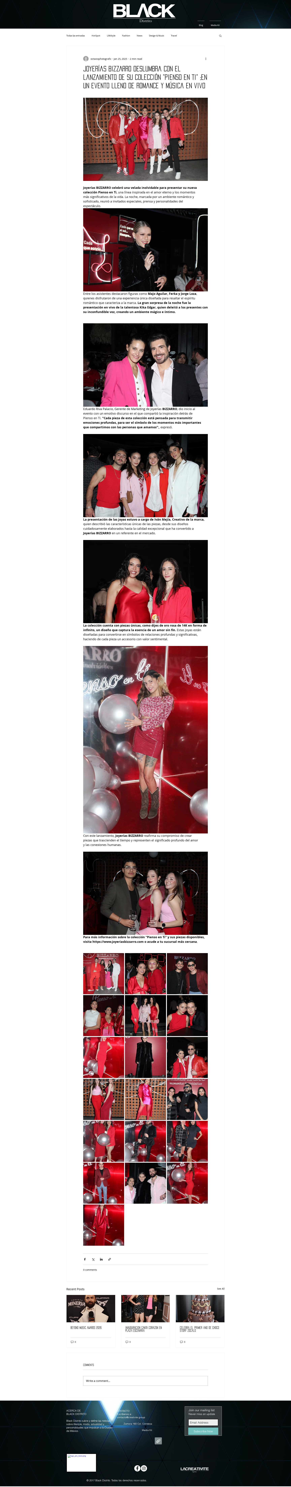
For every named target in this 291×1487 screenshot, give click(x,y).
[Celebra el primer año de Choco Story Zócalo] (200, 1308)
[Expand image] (103, 973)
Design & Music (156, 35)
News (139, 35)
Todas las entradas (75, 35)
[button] (220, 35)
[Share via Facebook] (84, 1259)
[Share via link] (109, 1259)
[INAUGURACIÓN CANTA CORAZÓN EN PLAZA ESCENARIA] (145, 1308)
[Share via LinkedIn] (101, 1259)
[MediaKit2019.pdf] (158, 1441)
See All (221, 1288)
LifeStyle (111, 35)
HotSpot (96, 35)
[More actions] (206, 59)
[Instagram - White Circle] (144, 1468)
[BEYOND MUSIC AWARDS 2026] (91, 1308)
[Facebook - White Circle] (137, 1468)
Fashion (126, 35)
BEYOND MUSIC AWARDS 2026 (86, 1328)
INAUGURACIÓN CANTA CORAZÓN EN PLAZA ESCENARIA (143, 1329)
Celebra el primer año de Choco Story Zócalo (199, 1329)
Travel (174, 35)
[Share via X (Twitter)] (93, 1259)
